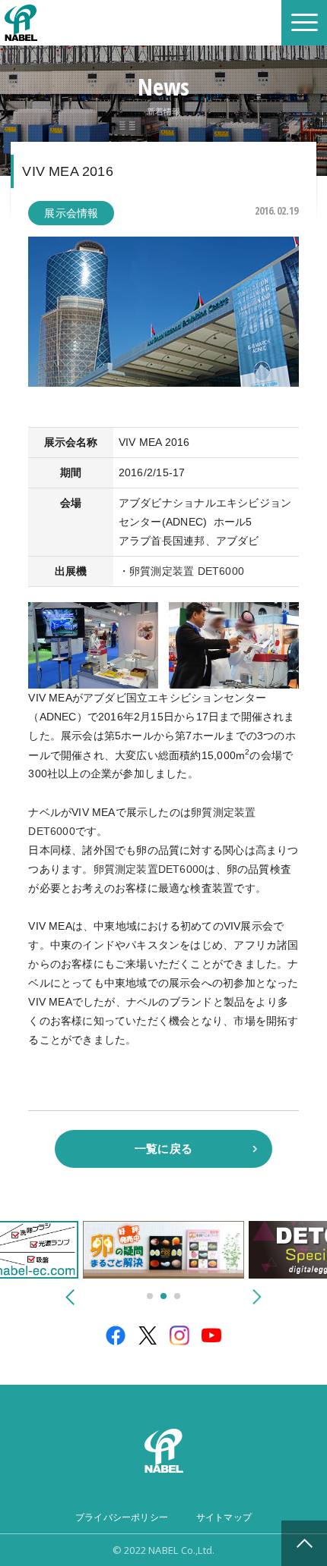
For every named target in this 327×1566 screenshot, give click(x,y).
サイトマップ (224, 1517)
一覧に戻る (163, 1148)
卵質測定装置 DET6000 (186, 571)
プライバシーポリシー (121, 1517)
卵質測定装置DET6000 (149, 869)
